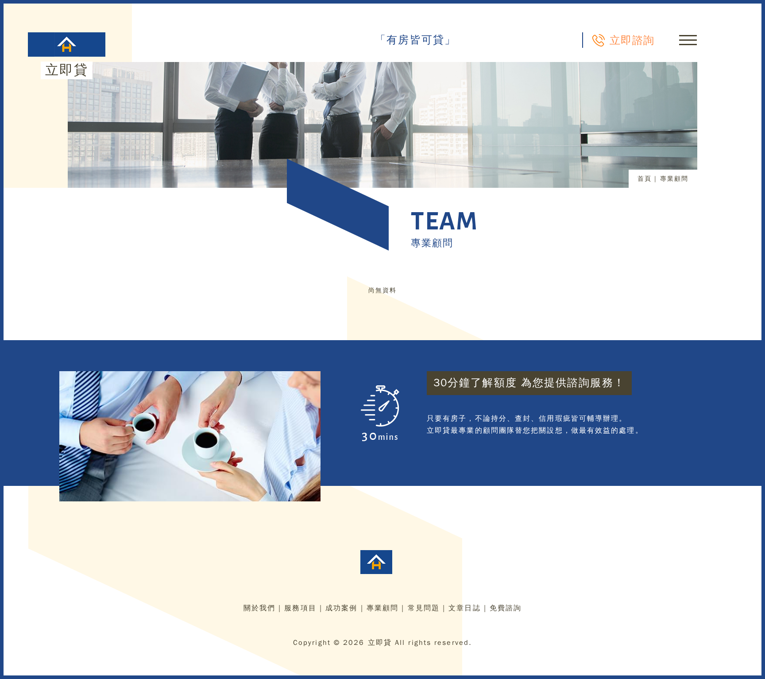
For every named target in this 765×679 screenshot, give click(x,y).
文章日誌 (464, 608)
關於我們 (259, 608)
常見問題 (424, 608)
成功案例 (341, 608)
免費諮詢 (506, 608)
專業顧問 (382, 608)
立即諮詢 (632, 40)
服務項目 (300, 608)
